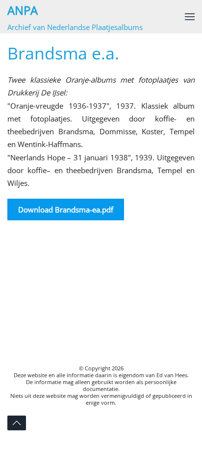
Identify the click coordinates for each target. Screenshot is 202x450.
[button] (190, 16)
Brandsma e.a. (63, 53)
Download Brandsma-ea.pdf (65, 209)
